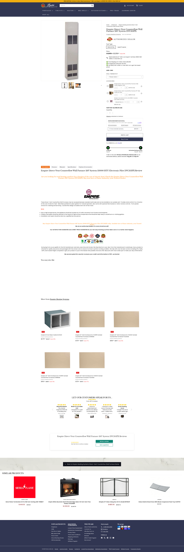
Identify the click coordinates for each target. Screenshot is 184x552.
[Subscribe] (115, 280)
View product (24, 488)
